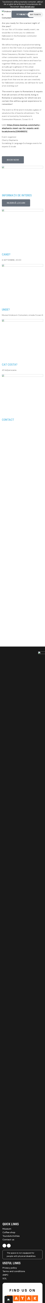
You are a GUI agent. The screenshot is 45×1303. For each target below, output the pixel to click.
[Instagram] (9, 1246)
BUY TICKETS (35, 15)
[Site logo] (6, 14)
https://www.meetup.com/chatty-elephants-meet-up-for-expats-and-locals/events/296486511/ (21, 128)
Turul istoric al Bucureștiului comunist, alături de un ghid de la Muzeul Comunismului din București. (22, 4)
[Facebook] (4, 1246)
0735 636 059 (8, 425)
